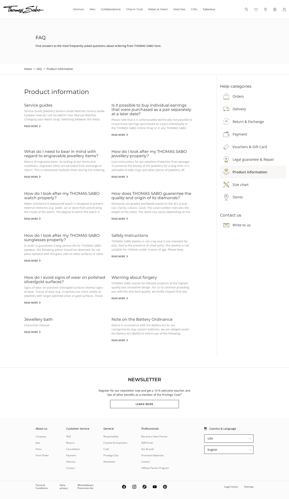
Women (78, 9)
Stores (238, 197)
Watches (179, 9)
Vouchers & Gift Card (249, 146)
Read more (31, 126)
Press (39, 449)
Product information (250, 172)
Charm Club (134, 9)
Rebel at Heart (158, 9)
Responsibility (110, 436)
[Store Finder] (265, 9)
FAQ (39, 69)
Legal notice (231, 486)
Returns (70, 442)
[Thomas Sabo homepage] (23, 9)
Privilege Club (110, 455)
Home (28, 69)
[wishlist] (256, 9)
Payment (240, 134)
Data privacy (64, 486)
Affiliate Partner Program (155, 468)
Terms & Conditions (42, 486)
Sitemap (248, 486)
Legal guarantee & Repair (253, 159)
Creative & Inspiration (115, 442)
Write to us (242, 225)
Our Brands (147, 449)
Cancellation (73, 449)
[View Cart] (284, 9)
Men (92, 9)
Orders (238, 96)
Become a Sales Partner (154, 436)
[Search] (246, 9)
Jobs (38, 442)
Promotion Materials (152, 455)
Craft (106, 449)
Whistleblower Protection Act (85, 486)
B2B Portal (147, 442)
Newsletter (109, 461)
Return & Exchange (248, 121)
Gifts (194, 9)
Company (41, 436)
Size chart (241, 184)
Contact (70, 468)
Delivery (239, 109)
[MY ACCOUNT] (275, 9)
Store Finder (42, 455)
